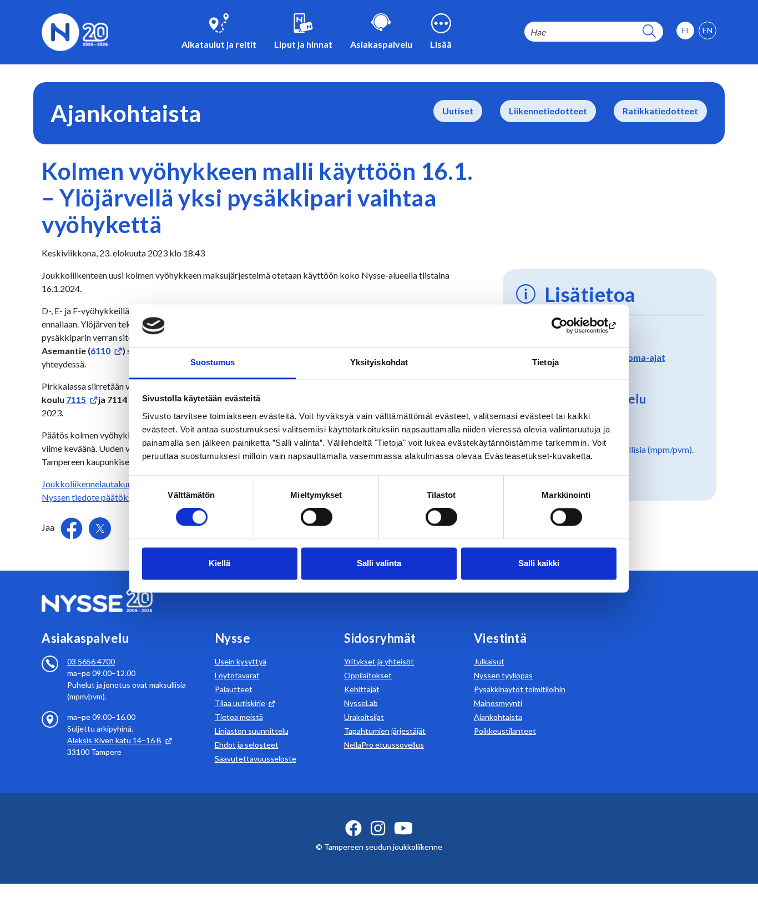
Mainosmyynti (498, 703)
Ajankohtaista (498, 717)
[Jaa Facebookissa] (72, 527)
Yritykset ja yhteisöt (379, 661)
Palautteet (233, 689)
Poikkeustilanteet (505, 730)
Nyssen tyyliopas (503, 675)
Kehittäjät (362, 689)
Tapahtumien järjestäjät (385, 730)
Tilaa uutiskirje (240, 703)
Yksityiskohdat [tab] (379, 362)
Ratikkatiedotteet (660, 110)
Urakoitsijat (364, 717)
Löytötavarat (237, 675)
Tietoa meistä (239, 717)
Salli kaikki (538, 563)
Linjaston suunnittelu (252, 730)
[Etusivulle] (75, 31)
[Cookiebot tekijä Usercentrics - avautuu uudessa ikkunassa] (567, 326)
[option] (707, 30)
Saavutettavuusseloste (255, 758)
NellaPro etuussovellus (384, 744)
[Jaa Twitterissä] (100, 528)
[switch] (316, 517)
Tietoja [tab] (545, 362)
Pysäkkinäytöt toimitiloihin (519, 689)
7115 (76, 399)
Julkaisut (489, 661)
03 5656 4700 (91, 661)
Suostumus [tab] (212, 362)
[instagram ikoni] (378, 828)
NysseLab (361, 703)
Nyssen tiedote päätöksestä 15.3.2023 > (118, 497)
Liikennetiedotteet (548, 110)
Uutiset (457, 110)
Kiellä (219, 563)
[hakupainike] (649, 31)
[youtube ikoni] (403, 828)
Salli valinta (379, 563)
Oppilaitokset (368, 675)
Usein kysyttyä (240, 661)
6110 (100, 350)
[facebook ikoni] (353, 828)
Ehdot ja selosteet (247, 744)
